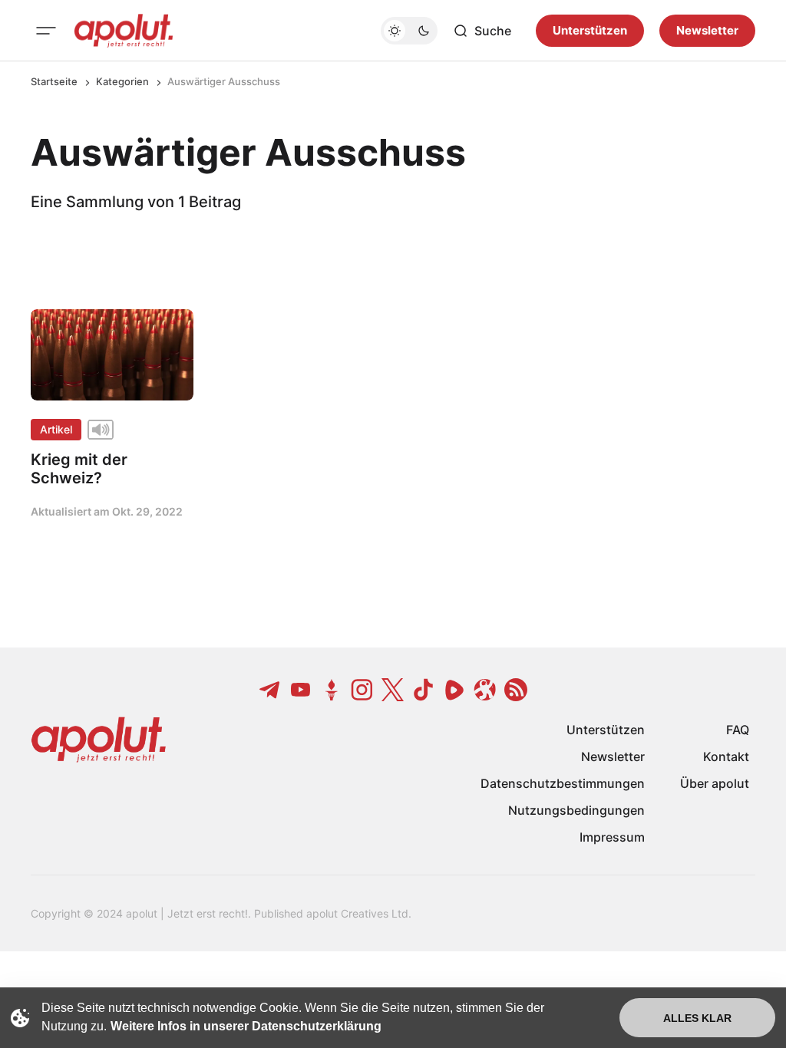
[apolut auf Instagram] (362, 689)
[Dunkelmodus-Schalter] (409, 30)
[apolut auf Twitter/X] (393, 689)
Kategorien (122, 81)
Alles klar (697, 1018)
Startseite (54, 81)
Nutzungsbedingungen (576, 810)
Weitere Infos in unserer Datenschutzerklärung (246, 1026)
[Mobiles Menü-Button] (46, 30)
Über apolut (714, 783)
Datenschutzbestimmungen (563, 783)
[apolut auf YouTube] (300, 689)
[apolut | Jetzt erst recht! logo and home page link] (123, 30)
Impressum (612, 837)
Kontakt (726, 756)
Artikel (56, 429)
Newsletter (707, 30)
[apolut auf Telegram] (270, 689)
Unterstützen (590, 30)
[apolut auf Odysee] (485, 689)
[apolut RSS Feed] (515, 689)
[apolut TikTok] (423, 689)
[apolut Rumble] (454, 689)
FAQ (737, 729)
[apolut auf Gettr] (331, 689)
